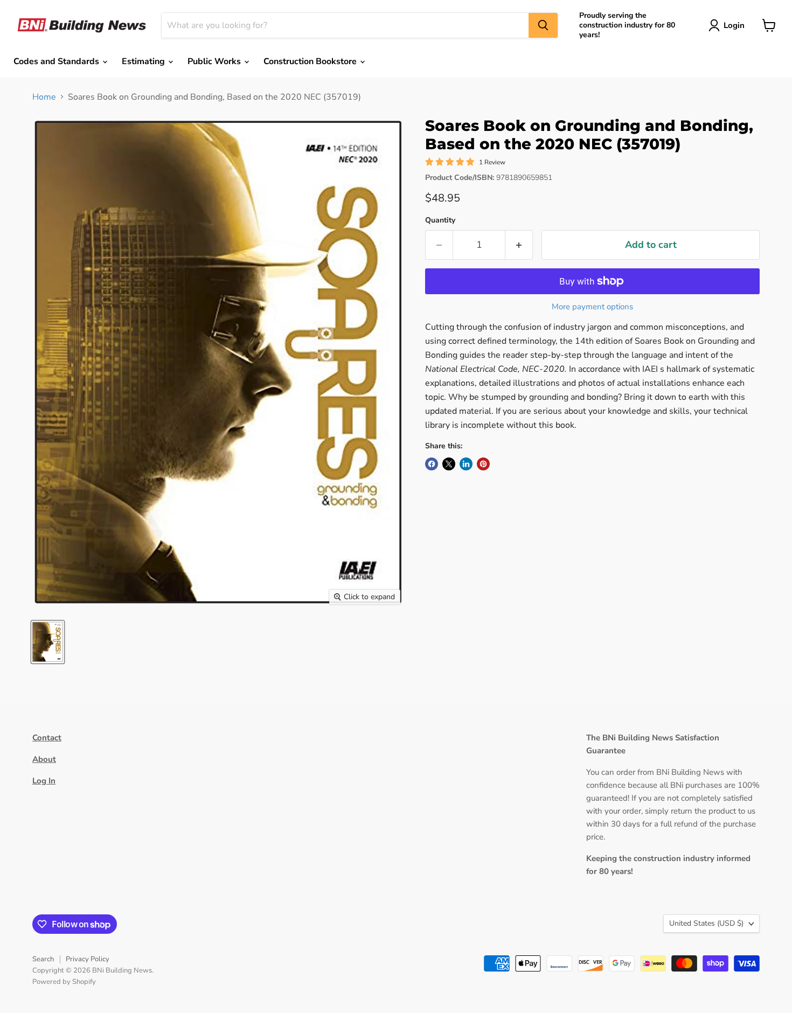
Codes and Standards (57, 61)
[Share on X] (448, 463)
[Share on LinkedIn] (466, 463)
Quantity (440, 220)
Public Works (215, 61)
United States (706, 923)
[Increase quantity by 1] (519, 245)
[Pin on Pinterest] (483, 463)
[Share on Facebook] (431, 463)
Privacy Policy (87, 959)
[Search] (543, 25)
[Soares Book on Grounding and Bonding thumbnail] (47, 642)
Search (43, 959)
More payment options (592, 306)
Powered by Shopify (64, 982)
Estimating (144, 61)
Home (44, 97)
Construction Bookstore (311, 61)
